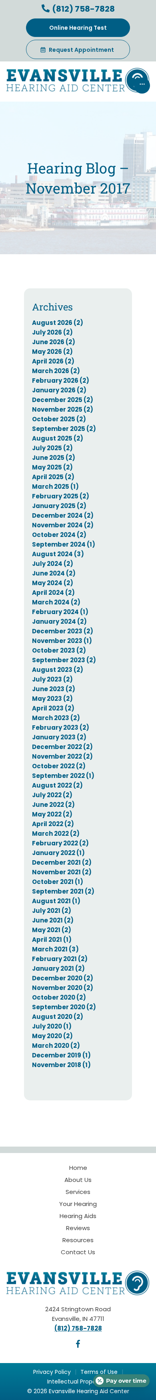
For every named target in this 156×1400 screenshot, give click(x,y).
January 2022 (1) (58, 853)
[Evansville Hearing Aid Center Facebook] (78, 1345)
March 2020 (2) (56, 1045)
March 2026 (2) (56, 371)
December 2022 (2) (62, 747)
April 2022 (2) (53, 824)
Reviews (78, 1228)
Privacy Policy (52, 1372)
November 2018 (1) (61, 1065)
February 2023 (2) (60, 727)
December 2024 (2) (63, 515)
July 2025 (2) (52, 448)
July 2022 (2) (52, 795)
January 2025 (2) (59, 506)
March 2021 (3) (55, 949)
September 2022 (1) (63, 775)
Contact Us (78, 1252)
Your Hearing (78, 1204)
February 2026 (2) (60, 380)
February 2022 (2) (60, 843)
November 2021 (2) (62, 872)
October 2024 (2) (59, 535)
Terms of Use (99, 1372)
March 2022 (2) (56, 833)
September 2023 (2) (64, 660)
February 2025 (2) (60, 496)
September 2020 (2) (64, 1007)
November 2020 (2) (62, 988)
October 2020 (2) (59, 997)
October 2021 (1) (57, 882)
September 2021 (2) (63, 891)
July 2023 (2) (52, 679)
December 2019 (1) (61, 1055)
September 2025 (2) (64, 428)
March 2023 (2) (56, 718)
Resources (78, 1240)
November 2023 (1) (62, 641)
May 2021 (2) (51, 930)
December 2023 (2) (62, 631)
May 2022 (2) (52, 814)
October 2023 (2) (59, 650)
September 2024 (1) (63, 544)
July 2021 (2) (51, 910)
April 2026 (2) (53, 361)
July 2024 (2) (52, 563)
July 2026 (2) (52, 332)
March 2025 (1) (55, 486)
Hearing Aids (78, 1216)
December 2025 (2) (62, 400)
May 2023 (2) (52, 698)
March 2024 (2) (56, 602)
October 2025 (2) (59, 419)
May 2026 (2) (52, 351)
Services (78, 1192)
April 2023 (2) (53, 708)
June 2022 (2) (53, 804)
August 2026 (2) (57, 322)
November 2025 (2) (62, 409)
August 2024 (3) (58, 554)
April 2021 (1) (52, 939)
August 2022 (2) (57, 785)
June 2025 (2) (53, 457)
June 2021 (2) (53, 920)
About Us (78, 1180)
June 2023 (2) (53, 689)
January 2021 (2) (58, 968)
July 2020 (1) (52, 1026)
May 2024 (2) (52, 583)
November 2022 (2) (62, 756)
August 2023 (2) (57, 669)
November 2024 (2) (63, 525)
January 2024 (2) (59, 621)
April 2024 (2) (53, 592)
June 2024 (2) (54, 573)
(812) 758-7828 (82, 8)
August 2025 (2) (57, 438)
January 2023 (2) (59, 737)
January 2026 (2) (59, 390)
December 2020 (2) (62, 978)
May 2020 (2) (52, 1036)
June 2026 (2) (53, 342)
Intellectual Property (75, 1382)
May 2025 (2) (52, 467)
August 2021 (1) (56, 901)
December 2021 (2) (62, 862)
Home (78, 1167)
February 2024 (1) (60, 612)
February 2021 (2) (60, 959)
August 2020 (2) (57, 1016)
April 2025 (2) (53, 477)
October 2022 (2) (59, 766)
